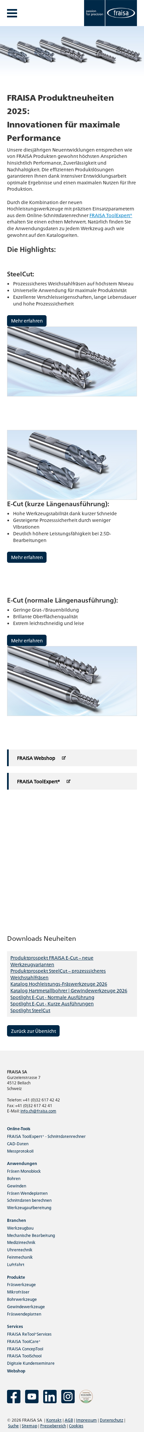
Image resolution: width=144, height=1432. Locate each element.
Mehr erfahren (27, 320)
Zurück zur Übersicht (33, 1030)
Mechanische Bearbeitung (31, 1235)
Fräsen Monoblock (24, 1171)
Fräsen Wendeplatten (27, 1193)
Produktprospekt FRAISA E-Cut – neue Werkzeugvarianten (51, 961)
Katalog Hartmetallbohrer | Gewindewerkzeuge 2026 (68, 990)
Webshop (16, 1370)
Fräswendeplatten (24, 1314)
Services (15, 1326)
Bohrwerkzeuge (22, 1299)
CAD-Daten (17, 1143)
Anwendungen (22, 1163)
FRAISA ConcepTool (25, 1348)
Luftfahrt (15, 1264)
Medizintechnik (21, 1242)
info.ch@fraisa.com (38, 1110)
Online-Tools (18, 1128)
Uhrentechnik (19, 1249)
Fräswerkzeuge (21, 1284)
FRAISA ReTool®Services (29, 1334)
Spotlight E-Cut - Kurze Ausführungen (52, 1003)
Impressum (86, 1420)
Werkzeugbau (20, 1228)
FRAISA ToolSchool (24, 1355)
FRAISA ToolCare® (24, 1341)
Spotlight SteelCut (30, 1010)
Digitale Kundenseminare (31, 1363)
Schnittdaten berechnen (29, 1200)
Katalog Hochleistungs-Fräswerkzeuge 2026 (58, 983)
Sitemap (29, 1425)
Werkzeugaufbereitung (29, 1207)
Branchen (16, 1220)
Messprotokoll (20, 1151)
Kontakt (54, 1420)
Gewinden (16, 1185)
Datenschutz (111, 1420)
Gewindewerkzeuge (26, 1306)
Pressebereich (53, 1425)
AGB (69, 1420)
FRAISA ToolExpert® (110, 215)
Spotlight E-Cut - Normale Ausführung (52, 997)
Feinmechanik (20, 1257)
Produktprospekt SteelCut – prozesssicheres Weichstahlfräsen (58, 974)
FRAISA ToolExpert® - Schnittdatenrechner (46, 1136)
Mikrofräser (18, 1291)
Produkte (16, 1277)
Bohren (13, 1178)
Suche (13, 1425)
